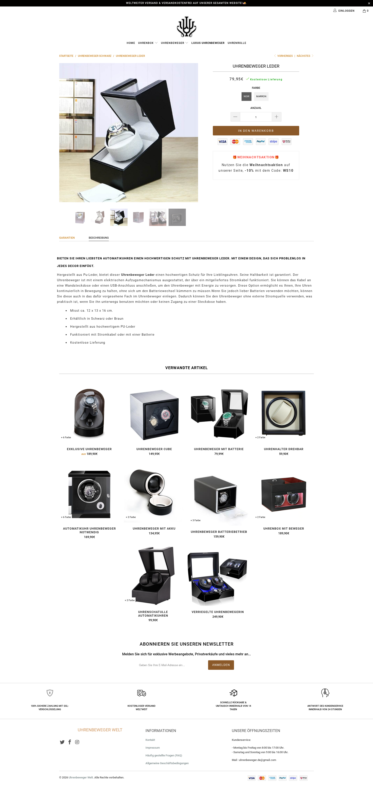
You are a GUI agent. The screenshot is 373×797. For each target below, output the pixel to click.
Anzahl (255, 108)
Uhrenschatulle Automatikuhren (153, 575)
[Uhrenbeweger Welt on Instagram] (77, 742)
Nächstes (304, 55)
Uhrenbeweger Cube (154, 413)
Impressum (152, 747)
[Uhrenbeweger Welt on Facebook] (70, 742)
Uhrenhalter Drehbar (283, 413)
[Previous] (66, 132)
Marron (261, 96)
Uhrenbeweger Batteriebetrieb (219, 494)
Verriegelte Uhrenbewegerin (218, 575)
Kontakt (150, 739)
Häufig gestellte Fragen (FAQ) (163, 755)
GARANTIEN (67, 237)
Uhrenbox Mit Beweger (283, 492)
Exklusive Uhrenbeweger (89, 413)
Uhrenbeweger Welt (81, 777)
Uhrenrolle (237, 42)
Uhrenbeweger (173, 42)
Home (131, 42)
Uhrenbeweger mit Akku (154, 492)
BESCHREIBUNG (99, 237)
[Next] (190, 132)
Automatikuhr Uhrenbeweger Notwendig (89, 492)
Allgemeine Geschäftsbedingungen (167, 763)
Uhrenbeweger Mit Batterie (219, 413)
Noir (246, 96)
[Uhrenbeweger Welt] (186, 26)
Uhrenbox (146, 42)
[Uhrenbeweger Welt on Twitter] (62, 742)
